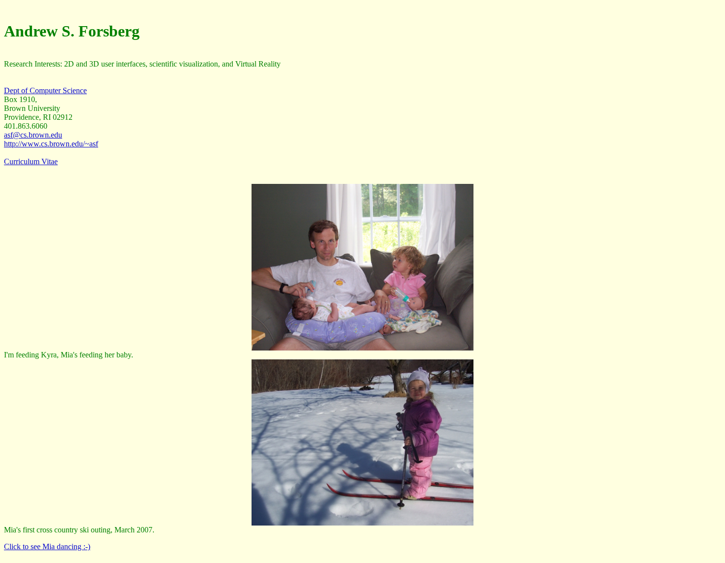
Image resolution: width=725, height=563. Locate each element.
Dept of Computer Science (45, 90)
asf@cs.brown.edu (33, 135)
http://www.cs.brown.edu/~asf (51, 144)
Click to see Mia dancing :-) (47, 546)
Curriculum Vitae (31, 161)
